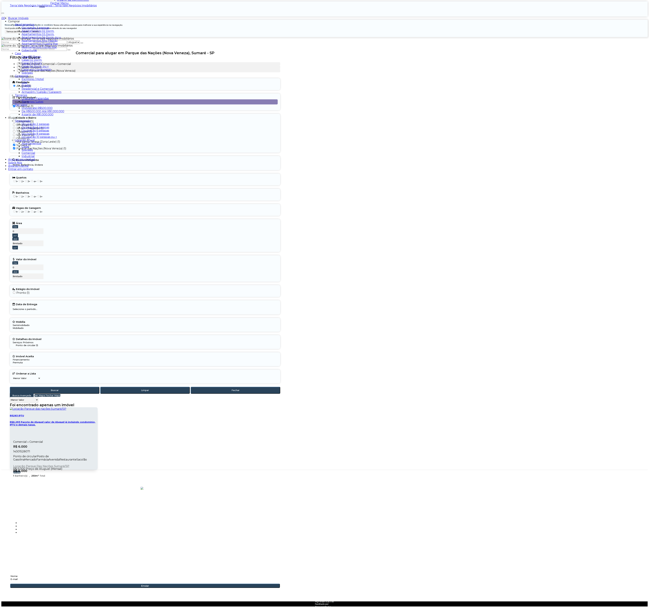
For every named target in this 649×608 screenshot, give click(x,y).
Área (19, 223)
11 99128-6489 (20, 549)
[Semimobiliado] (21, 325)
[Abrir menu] (2, 12)
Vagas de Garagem (28, 207)
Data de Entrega (26, 304)
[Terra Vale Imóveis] (145, 503)
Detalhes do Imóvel (28, 339)
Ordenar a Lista (26, 373)
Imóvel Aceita (25, 356)
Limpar (145, 390)
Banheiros (22, 192)
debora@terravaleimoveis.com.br (38, 554)
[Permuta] (23, 362)
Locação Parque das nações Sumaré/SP (41, 466)
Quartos (21, 177)
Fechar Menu (59, 3)
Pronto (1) (23, 292)
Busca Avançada (21, 395)
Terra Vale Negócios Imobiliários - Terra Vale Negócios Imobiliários (53, 5)
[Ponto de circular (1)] (26, 345)
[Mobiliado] (21, 328)
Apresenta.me (324, 601)
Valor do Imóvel (26, 259)
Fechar (235, 390)
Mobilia (20, 321)
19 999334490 (20, 545)
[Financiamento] (23, 359)
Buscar (55, 390)
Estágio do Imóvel (27, 289)
